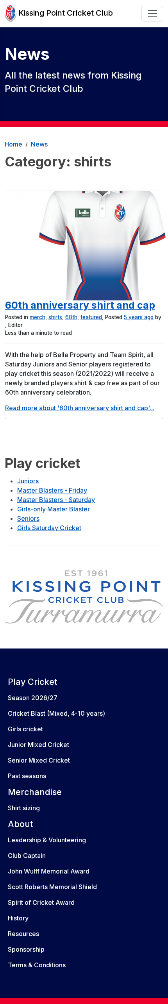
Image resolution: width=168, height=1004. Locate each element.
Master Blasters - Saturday (56, 500)
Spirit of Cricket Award (41, 902)
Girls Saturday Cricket (49, 528)
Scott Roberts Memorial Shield (52, 887)
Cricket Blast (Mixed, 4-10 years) (56, 713)
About (20, 824)
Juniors (28, 481)
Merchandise (35, 792)
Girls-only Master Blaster (53, 509)
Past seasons (27, 776)
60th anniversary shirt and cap (80, 305)
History (18, 918)
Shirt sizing (24, 808)
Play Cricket (32, 682)
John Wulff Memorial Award (48, 871)
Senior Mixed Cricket (39, 760)
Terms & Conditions (37, 965)
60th (71, 317)
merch (37, 317)
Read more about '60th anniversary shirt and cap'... (79, 408)
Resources (23, 934)
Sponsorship (26, 949)
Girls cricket (25, 729)
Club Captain (27, 855)
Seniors (28, 518)
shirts (55, 317)
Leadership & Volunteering (47, 840)
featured (91, 317)
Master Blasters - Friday (52, 490)
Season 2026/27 (32, 698)
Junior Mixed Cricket (38, 745)
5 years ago (139, 317)
